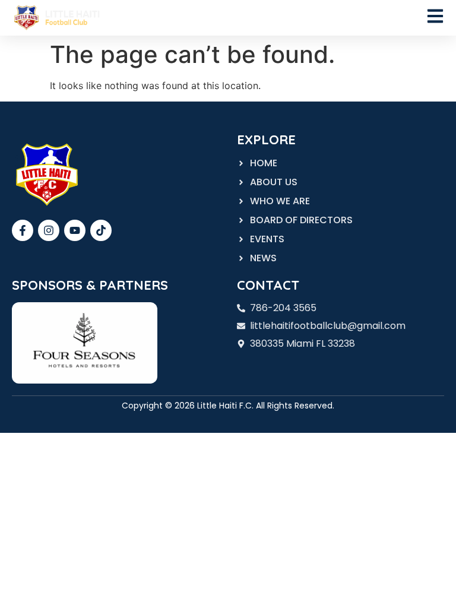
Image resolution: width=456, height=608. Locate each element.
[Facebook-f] (22, 230)
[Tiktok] (101, 230)
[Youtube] (75, 230)
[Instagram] (48, 230)
